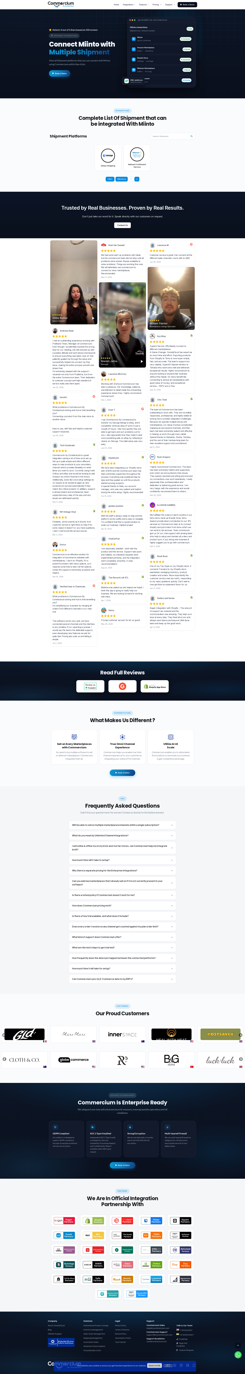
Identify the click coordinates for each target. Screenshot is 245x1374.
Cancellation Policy (123, 1338)
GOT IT (168, 1366)
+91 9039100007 (186, 1335)
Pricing (156, 4)
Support (168, 4)
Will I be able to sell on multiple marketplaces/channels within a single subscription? (115, 825)
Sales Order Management (94, 1334)
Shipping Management (92, 1338)
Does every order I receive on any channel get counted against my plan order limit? (115, 926)
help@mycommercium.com (157, 1328)
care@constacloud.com (156, 1341)
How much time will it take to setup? (90, 860)
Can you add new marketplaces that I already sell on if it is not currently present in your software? (117, 883)
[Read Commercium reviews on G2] (122, 686)
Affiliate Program (55, 1334)
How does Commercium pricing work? (91, 905)
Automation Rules (91, 1342)
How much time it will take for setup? (91, 968)
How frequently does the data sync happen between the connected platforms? (114, 958)
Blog (50, 1329)
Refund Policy (120, 1334)
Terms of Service (122, 1329)
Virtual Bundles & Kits (92, 1350)
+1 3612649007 (185, 1330)
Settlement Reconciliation (94, 1346)
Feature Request (186, 1350)
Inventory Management (93, 1329)
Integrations (128, 4)
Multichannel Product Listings (95, 1325)
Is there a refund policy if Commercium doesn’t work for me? (103, 895)
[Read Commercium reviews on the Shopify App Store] (155, 686)
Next (239, 1034)
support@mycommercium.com (159, 1335)
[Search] (191, 136)
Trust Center (120, 1342)
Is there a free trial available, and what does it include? (100, 916)
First (110, 179)
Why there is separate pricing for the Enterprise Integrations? (104, 870)
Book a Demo (188, 4)
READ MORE (154, 1365)
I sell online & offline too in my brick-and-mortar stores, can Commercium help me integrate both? (119, 848)
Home (116, 4)
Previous (121, 179)
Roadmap (183, 1339)
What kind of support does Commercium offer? (96, 937)
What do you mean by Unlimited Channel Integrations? (100, 835)
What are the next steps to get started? (93, 947)
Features (143, 4)
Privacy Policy (120, 1325)
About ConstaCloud (56, 1325)
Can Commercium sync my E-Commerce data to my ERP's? (102, 979)
